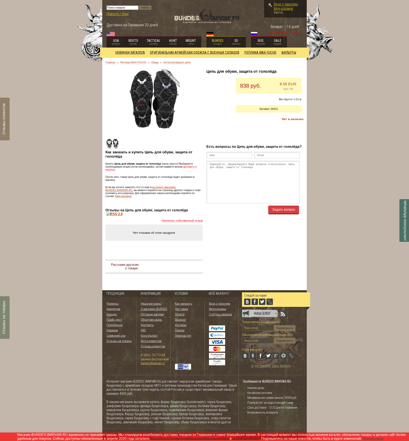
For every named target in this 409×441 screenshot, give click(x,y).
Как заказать (183, 304)
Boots (133, 42)
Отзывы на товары (119, 341)
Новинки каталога (130, 53)
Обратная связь (151, 320)
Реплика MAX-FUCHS (260, 53)
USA (116, 42)
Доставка (181, 309)
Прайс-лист (114, 320)
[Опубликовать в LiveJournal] (198, 266)
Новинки (112, 330)
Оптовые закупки (152, 314)
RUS (260, 42)
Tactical (153, 42)
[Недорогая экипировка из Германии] (206, 22)
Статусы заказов (220, 314)
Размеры (113, 304)
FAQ (143, 330)
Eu (236, 42)
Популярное (115, 325)
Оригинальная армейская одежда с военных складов (194, 53)
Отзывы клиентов (153, 346)
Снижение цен (116, 336)
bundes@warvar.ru (153, 363)
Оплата (179, 314)
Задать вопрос (283, 209)
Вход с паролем (286, 4)
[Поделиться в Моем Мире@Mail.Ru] (190, 266)
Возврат (180, 320)
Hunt (173, 42)
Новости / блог (118, 14)
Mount (191, 42)
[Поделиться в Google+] (183, 266)
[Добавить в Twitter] (175, 266)
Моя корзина (283, 8)
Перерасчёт (183, 336)
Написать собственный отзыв (182, 220)
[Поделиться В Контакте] (152, 266)
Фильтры (288, 53)
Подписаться (373, 438)
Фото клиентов (151, 341)
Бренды (112, 314)
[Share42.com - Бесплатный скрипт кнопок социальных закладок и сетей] (179, 274)
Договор (181, 325)
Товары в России (245, 438)
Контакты (147, 325)
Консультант (149, 336)
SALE (277, 42)
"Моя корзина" (123, 196)
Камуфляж (113, 309)
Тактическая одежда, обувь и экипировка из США (190, 438)
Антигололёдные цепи (177, 62)
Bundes (217, 42)
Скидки (179, 330)
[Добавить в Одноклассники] (160, 266)
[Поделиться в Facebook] (167, 266)
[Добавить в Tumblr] (171, 274)
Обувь (154, 62)
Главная (110, 62)
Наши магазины (151, 304)
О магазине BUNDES (154, 309)
